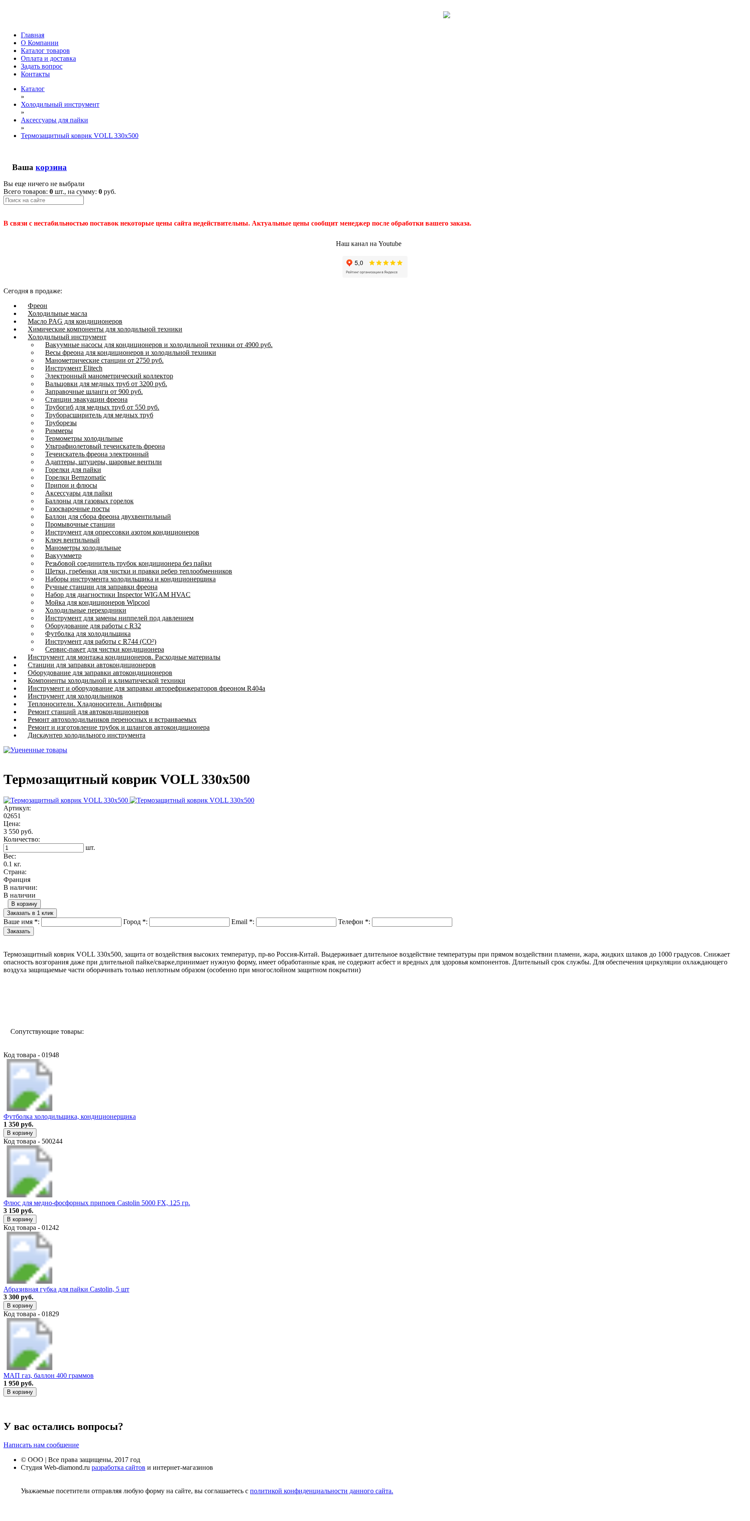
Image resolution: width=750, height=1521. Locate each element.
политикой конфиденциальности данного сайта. (321, 1491)
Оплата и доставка (48, 58)
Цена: (11, 823)
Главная (32, 35)
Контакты (35, 74)
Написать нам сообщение (41, 1445)
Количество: (21, 839)
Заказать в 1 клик (30, 913)
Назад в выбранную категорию (56, 1000)
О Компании (40, 42)
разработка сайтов (118, 1467)
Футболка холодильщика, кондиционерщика (69, 1116)
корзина (51, 167)
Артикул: (17, 808)
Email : (242, 921)
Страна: (14, 871)
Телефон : (354, 921)
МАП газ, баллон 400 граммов (48, 1375)
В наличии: (20, 887)
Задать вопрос (41, 66)
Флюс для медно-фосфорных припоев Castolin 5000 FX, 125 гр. (96, 1202)
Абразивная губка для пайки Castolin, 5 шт (66, 1289)
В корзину (24, 904)
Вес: (9, 856)
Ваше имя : (21, 921)
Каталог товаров (45, 50)
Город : (135, 921)
